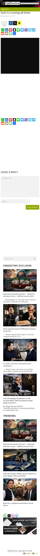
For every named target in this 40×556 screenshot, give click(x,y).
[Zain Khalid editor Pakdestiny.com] (20, 525)
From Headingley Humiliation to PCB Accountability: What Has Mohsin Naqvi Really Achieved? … (18, 400)
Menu (6, 9)
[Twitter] (15, 23)
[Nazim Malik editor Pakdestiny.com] (20, 534)
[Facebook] (11, 23)
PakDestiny (12, 551)
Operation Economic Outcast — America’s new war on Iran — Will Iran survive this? (19, 445)
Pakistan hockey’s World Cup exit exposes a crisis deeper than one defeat (19, 475)
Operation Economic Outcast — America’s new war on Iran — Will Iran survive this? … (19, 295)
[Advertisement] (20, 97)
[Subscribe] (19, 23)
